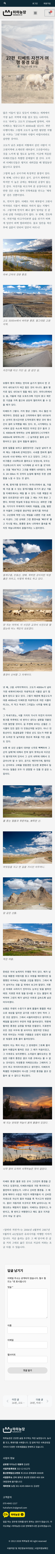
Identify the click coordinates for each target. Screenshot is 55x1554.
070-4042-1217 (10, 1503)
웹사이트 (11, 1354)
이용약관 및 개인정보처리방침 (20, 1548)
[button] (35, 13)
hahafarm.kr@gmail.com (15, 1507)
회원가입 (47, 3)
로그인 (35, 3)
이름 (9, 1325)
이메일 (10, 1340)
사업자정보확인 (41, 1548)
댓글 (10, 1287)
